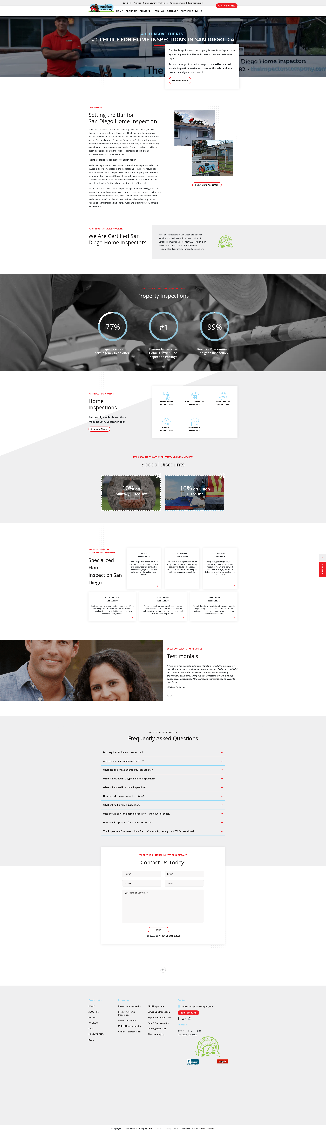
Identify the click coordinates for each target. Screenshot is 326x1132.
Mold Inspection (156, 1006)
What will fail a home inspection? (121, 804)
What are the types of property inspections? (128, 769)
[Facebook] (178, 1019)
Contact (172, 11)
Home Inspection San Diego (160, 1128)
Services (145, 11)
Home (119, 11)
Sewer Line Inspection (159, 1011)
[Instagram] (189, 1019)
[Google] (184, 1019)
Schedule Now (179, 80)
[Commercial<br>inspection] (195, 425)
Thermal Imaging (156, 1034)
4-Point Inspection (127, 1020)
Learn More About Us (206, 184)
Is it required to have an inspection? (123, 752)
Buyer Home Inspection (129, 1006)
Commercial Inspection (129, 1031)
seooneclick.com (208, 1128)
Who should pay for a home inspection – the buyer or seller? (136, 813)
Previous (167, 696)
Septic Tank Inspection (159, 1017)
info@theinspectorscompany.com (171, 3)
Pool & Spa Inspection (158, 1023)
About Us (131, 11)
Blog (91, 1039)
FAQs (91, 1028)
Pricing (159, 11)
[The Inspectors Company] (101, 10)
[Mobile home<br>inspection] (223, 399)
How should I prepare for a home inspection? (128, 822)
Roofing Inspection (157, 1028)
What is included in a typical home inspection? (129, 778)
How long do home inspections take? (123, 796)
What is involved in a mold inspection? (124, 787)
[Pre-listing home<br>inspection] (195, 399)
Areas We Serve (190, 11)
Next (171, 696)
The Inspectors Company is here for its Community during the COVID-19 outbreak (148, 831)
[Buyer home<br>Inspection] (166, 399)
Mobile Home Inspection (130, 1026)
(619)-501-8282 (171, 935)
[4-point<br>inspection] (166, 425)
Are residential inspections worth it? (123, 761)
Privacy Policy (96, 1034)
